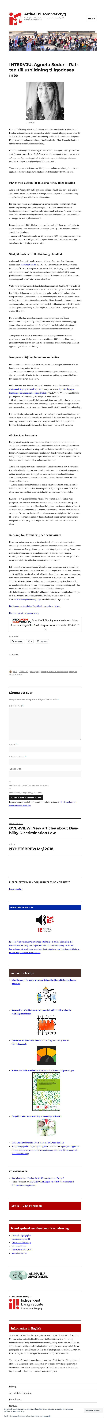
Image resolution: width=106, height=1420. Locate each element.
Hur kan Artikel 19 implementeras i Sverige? (46, 1178)
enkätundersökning (28, 264)
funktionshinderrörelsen (57, 672)
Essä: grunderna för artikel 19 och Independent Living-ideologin (38, 1142)
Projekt (13, 1405)
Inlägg (12, 1386)
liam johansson (18, 1178)
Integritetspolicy (15, 889)
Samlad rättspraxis (19, 1253)
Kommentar (16, 706)
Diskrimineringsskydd (21, 1238)
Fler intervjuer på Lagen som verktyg (24, 613)
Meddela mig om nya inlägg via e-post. (25, 792)
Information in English (26, 1328)
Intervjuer (34, 672)
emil (15, 672)
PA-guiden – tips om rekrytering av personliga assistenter (37, 1116)
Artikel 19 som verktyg (45, 14)
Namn (13, 744)
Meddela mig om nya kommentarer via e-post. (28, 785)
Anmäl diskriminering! (20, 1393)
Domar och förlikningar (21, 1242)
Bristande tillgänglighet (21, 1235)
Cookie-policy (46, 1416)
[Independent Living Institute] (26, 1303)
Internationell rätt (19, 1246)
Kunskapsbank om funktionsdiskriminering (40, 1228)
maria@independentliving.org (27, 599)
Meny (91, 19)
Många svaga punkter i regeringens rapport (29, 1146)
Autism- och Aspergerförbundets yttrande (26, 389)
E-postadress (17, 757)
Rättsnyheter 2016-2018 (21, 1249)
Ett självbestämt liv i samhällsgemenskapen (56, 1070)
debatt (44, 672)
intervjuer (73, 672)
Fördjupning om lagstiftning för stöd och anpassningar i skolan (34, 606)
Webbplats (15, 769)
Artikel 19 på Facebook (26, 1205)
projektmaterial (15, 674)
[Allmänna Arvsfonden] (28, 1274)
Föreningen (15, 1399)
